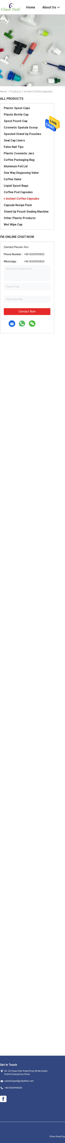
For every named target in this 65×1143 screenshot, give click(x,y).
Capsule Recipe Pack (18, 205)
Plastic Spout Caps (17, 108)
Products (15, 91)
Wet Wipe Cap (13, 224)
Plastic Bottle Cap (16, 114)
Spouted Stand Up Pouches (22, 134)
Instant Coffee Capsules (22, 198)
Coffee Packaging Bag (19, 160)
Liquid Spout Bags (16, 185)
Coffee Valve (12, 179)
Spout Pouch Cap (15, 121)
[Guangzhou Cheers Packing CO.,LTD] (11, 6)
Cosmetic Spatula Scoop (21, 127)
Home (3, 91)
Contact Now (27, 311)
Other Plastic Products (20, 218)
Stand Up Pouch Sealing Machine (26, 211)
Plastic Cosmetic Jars (19, 153)
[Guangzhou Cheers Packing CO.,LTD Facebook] (3, 1099)
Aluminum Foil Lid (15, 166)
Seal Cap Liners (14, 140)
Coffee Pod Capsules (18, 192)
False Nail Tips (13, 147)
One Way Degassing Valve (21, 172)
